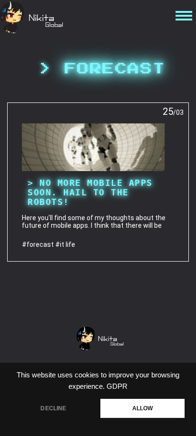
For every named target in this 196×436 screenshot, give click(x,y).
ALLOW (142, 408)
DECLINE (53, 408)
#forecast (38, 244)
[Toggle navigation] (182, 17)
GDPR (117, 386)
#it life (65, 244)
